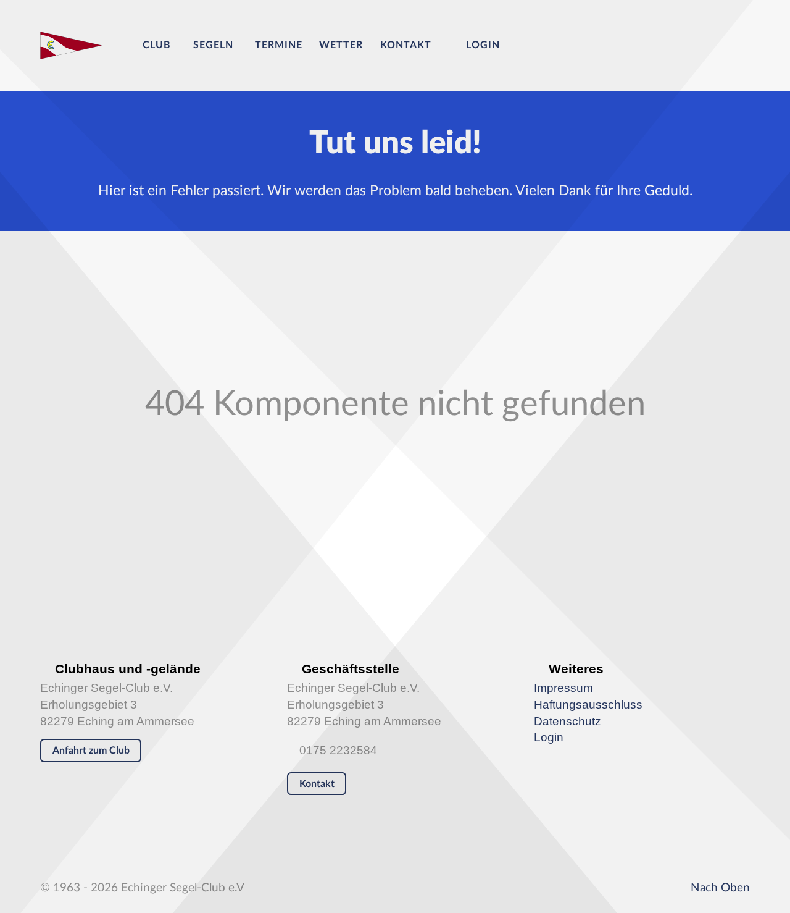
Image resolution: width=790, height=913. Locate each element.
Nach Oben (719, 888)
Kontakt (317, 784)
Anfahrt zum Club (91, 750)
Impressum (563, 687)
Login (548, 737)
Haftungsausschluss (588, 704)
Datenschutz (567, 721)
